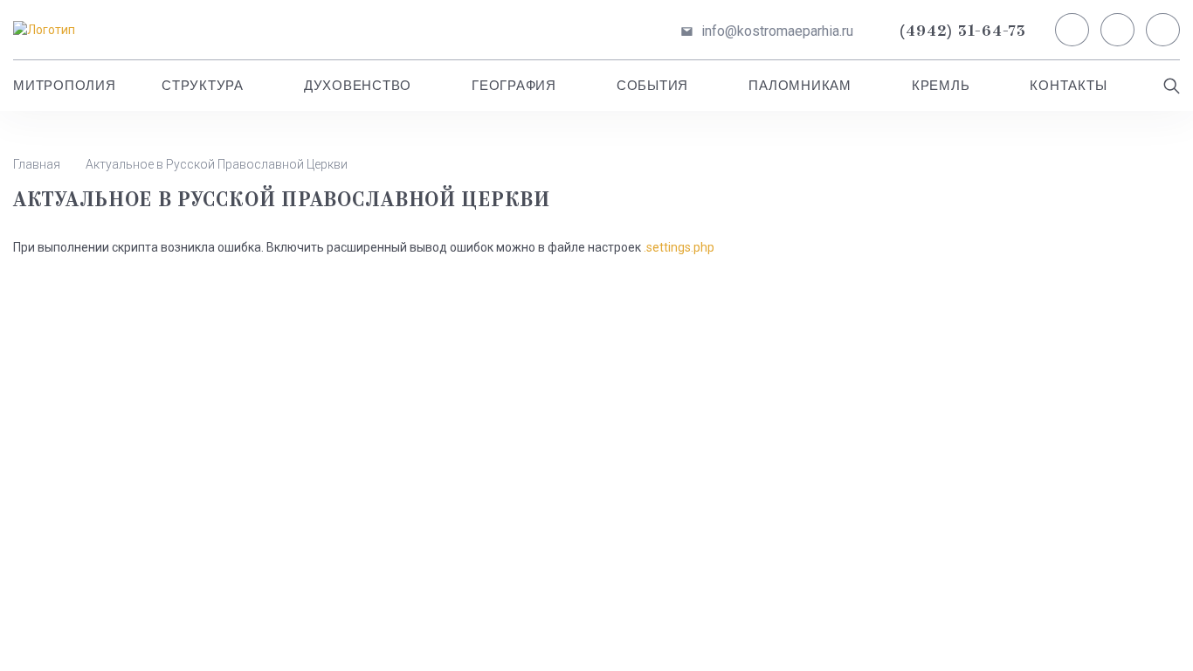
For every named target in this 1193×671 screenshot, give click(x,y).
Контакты (1068, 85)
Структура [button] (203, 85)
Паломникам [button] (800, 85)
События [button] (652, 85)
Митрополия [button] (64, 85)
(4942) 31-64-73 (963, 31)
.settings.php (679, 247)
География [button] (514, 85)
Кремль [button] (941, 85)
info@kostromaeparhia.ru (777, 31)
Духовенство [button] (357, 85)
